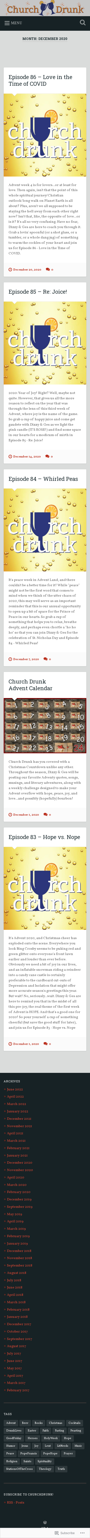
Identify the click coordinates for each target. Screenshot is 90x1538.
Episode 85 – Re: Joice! (38, 291)
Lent (48, 1446)
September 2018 (19, 1265)
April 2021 (15, 1133)
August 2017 (16, 1346)
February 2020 (18, 1192)
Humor (10, 1446)
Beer (25, 1423)
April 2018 (15, 1295)
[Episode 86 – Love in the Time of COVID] (45, 135)
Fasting (59, 1431)
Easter (32, 1431)
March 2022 (16, 1104)
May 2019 (14, 1214)
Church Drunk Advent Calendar (30, 685)
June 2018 (14, 1287)
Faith (45, 1431)
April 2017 (15, 1375)
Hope (67, 1438)
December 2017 (19, 1324)
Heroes (33, 1438)
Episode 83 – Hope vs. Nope (44, 837)
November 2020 (20, 1170)
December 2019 (19, 1199)
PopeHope (50, 1454)
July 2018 (14, 1280)
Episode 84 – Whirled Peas (43, 478)
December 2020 (19, 1162)
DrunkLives (13, 1431)
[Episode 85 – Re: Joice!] (45, 343)
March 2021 (16, 1140)
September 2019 (20, 1207)
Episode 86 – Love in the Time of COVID (40, 80)
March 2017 (16, 1383)
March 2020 (17, 1185)
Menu (16, 23)
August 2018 (16, 1273)
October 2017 (17, 1331)
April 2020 (15, 1177)
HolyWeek (51, 1438)
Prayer (68, 1454)
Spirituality (45, 1461)
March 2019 (16, 1229)
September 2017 (19, 1339)
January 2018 (17, 1317)
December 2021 (19, 1119)
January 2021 (17, 1155)
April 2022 (15, 1096)
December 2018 (19, 1251)
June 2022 (15, 1089)
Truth (61, 1469)
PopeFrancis (28, 1454)
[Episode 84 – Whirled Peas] (45, 529)
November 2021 (19, 1126)
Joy (36, 1446)
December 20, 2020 (27, 270)
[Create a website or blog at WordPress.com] (45, 1523)
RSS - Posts (15, 1502)
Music (78, 1446)
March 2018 (16, 1302)
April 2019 (15, 1221)
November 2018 (19, 1258)
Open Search (82, 23)
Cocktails (75, 1423)
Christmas (55, 1423)
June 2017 (14, 1361)
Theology (45, 1469)
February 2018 (18, 1309)
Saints (27, 1461)
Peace (10, 1454)
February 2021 (18, 1148)
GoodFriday (13, 1438)
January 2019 (17, 1243)
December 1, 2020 (26, 815)
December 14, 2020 (27, 457)
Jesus (24, 1446)
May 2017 (14, 1368)
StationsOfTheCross (19, 1469)
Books (39, 1423)
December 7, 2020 (26, 659)
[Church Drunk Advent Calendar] (45, 725)
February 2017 (18, 1390)
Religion (11, 1461)
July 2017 (14, 1353)
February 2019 (18, 1236)
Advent (11, 1423)
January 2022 (17, 1111)
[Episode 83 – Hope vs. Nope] (45, 888)
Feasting (75, 1431)
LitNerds (62, 1446)
